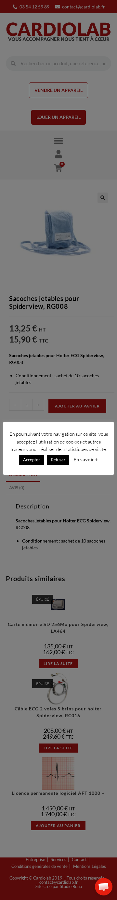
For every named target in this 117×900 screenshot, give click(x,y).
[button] (103, 886)
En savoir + (85, 459)
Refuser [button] (58, 459)
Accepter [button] (31, 459)
